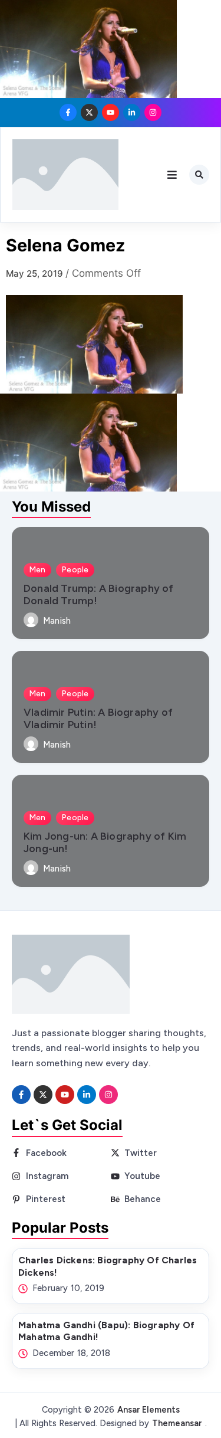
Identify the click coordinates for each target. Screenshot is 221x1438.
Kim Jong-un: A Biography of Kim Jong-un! (105, 842)
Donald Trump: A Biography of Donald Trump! (99, 594)
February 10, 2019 (68, 1288)
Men (37, 569)
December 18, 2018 (71, 1353)
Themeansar (177, 1423)
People (75, 569)
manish (57, 621)
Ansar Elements (148, 1409)
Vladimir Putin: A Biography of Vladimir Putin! (98, 718)
